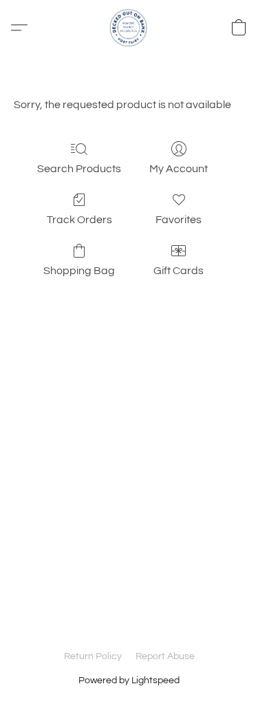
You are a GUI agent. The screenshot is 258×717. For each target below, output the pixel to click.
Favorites (178, 219)
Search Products (79, 168)
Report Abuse (165, 656)
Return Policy (93, 656)
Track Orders (79, 219)
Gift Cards (178, 270)
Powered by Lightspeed (129, 680)
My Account (178, 168)
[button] (129, 27)
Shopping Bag (79, 270)
